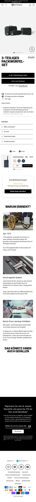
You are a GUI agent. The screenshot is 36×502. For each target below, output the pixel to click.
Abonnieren (18, 431)
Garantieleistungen (10, 136)
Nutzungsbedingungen (14, 472)
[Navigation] (3, 5)
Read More (5, 121)
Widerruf (9, 478)
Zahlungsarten (10, 480)
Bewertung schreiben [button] (18, 191)
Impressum (25, 472)
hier (4, 438)
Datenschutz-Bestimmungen (13, 475)
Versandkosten (23, 86)
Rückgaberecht (26, 475)
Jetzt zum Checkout (18, 81)
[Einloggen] (30, 5)
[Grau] (19, 161)
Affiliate (18, 480)
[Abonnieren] (29, 426)
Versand (6, 131)
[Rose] (15, 161)
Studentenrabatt (26, 480)
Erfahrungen (18, 483)
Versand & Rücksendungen (21, 478)
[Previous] (1, 1)
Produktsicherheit (9, 141)
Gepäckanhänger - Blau (20, 157)
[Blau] (23, 161)
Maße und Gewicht (9, 127)
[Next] (34, 1)
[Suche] (6, 5)
